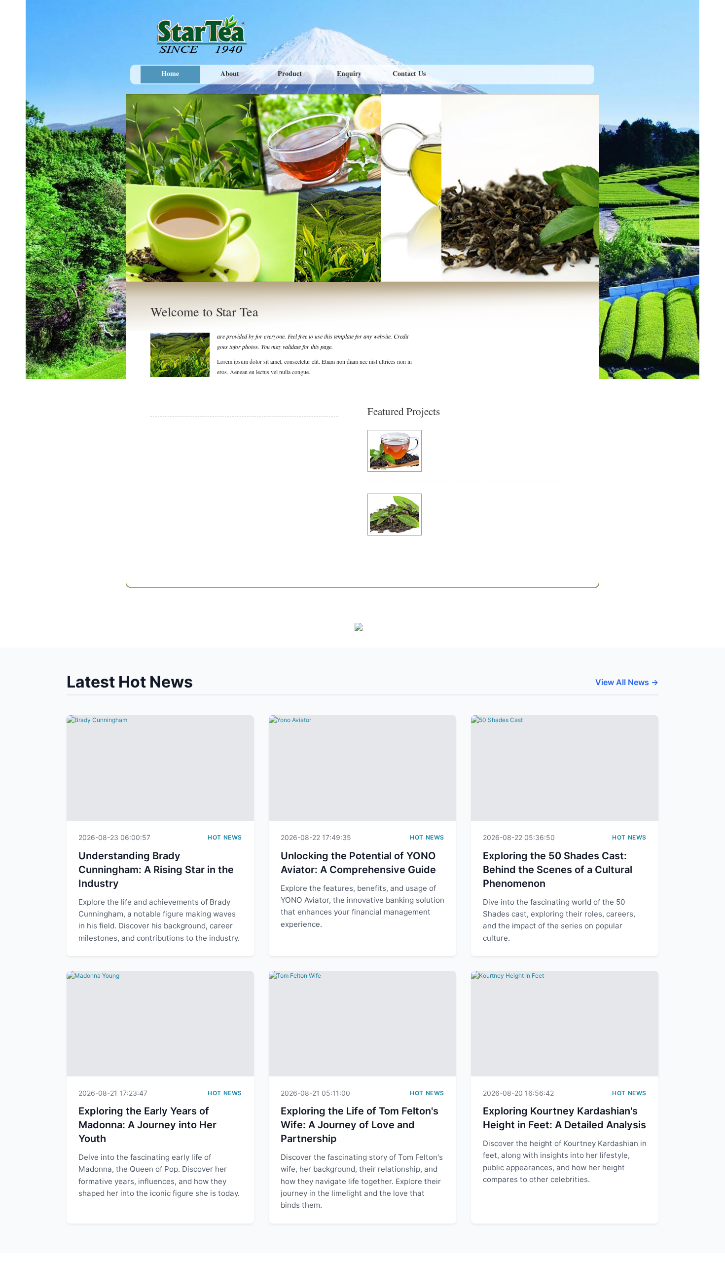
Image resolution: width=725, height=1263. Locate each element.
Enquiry (349, 73)
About (229, 73)
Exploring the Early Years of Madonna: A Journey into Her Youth (147, 1125)
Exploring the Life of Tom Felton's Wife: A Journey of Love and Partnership (359, 1125)
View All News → (626, 682)
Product (290, 73)
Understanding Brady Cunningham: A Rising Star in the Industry (156, 869)
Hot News (225, 837)
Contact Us (409, 73)
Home (170, 73)
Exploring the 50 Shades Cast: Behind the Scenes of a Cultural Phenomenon (557, 869)
